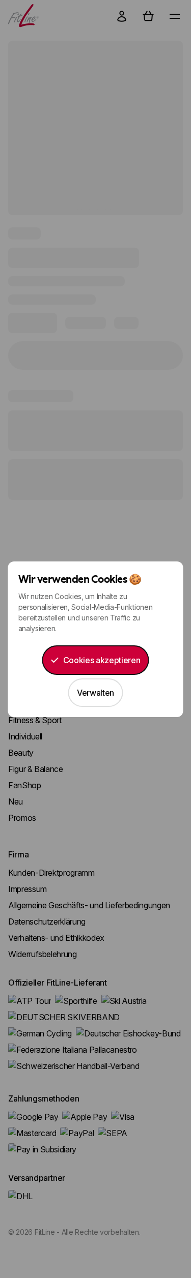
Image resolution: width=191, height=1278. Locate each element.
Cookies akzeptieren (101, 660)
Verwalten (95, 693)
